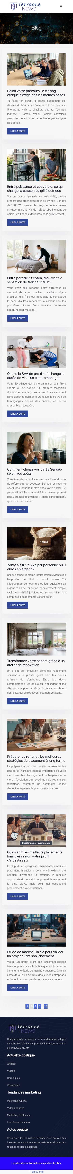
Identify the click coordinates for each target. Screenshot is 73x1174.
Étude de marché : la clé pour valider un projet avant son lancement (35, 954)
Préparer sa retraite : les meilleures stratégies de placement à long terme (36, 759)
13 (45, 1006)
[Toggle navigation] (61, 6)
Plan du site (37, 1171)
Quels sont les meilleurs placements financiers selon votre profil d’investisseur (34, 856)
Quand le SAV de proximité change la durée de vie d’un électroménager (35, 376)
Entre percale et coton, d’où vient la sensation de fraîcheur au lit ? (34, 280)
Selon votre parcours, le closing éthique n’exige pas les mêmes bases (36, 93)
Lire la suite (18, 131)
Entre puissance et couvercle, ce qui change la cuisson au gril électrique (35, 189)
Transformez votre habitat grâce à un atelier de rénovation (36, 663)
